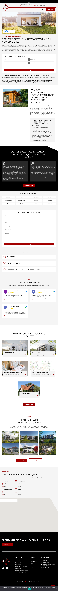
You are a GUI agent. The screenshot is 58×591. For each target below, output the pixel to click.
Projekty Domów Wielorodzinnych (21, 566)
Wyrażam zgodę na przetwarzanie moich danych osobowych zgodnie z (21, 65)
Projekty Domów (18, 562)
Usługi (32, 565)
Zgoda (29, 589)
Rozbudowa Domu (18, 574)
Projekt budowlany (18, 560)
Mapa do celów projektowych (20, 572)
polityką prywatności (34, 65)
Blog (32, 566)
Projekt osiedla (18, 564)
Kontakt (32, 568)
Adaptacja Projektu (18, 568)
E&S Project (26, 581)
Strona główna (33, 561)
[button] (43, 10)
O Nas (32, 563)
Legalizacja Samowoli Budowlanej (21, 570)
